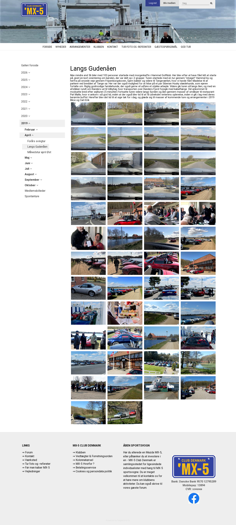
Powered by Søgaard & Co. (118, 520)
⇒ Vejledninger (31, 471)
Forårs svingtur (36, 141)
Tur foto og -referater (136, 46)
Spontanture (32, 196)
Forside (47, 46)
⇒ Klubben (79, 452)
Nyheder (61, 46)
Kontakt (112, 46)
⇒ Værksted (29, 460)
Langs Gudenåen (37, 146)
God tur (186, 46)
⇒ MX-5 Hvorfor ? (83, 463)
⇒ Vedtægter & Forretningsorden (92, 456)
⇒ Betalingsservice (84, 467)
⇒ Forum (27, 452)
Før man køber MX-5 (37, 467)
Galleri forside (29, 65)
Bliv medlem (169, 3)
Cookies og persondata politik (94, 471)
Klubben (99, 46)
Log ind (153, 3)
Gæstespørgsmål (166, 46)
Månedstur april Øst (39, 152)
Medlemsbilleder (35, 190)
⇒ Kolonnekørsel (83, 460)
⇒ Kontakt (28, 456)
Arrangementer (80, 46)
